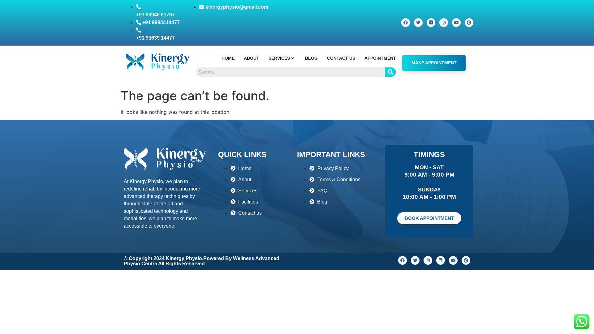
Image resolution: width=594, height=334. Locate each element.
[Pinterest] (469, 22)
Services (279, 58)
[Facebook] (405, 22)
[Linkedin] (431, 22)
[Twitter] (418, 22)
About (251, 58)
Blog (311, 58)
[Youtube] (456, 22)
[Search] (390, 72)
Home (228, 58)
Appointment (380, 58)
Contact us (341, 58)
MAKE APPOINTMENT (434, 62)
